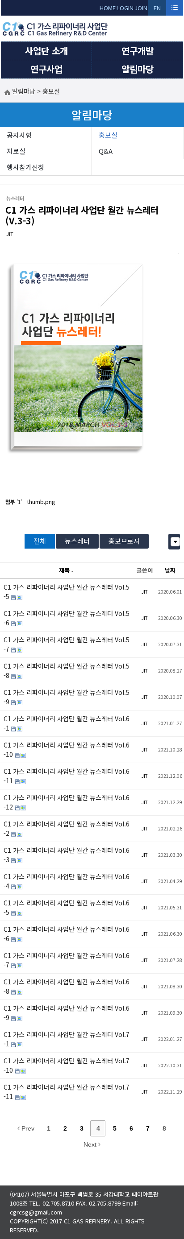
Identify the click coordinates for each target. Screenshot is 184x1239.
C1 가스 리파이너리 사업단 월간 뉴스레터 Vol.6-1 (67, 723)
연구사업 (46, 68)
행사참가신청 (25, 167)
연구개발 (137, 50)
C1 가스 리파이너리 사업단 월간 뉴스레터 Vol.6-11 (67, 776)
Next (91, 1144)
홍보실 (108, 135)
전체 (39, 540)
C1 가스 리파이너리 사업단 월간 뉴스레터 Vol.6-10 (67, 749)
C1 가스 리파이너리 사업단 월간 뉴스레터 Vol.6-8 (67, 986)
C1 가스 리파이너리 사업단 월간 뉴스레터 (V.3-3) (82, 215)
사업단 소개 (46, 50)
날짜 (170, 570)
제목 (64, 570)
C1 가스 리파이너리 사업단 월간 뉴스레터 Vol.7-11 (67, 1091)
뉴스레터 (77, 540)
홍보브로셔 (124, 540)
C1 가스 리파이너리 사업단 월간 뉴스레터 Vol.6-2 (67, 828)
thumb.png (41, 501)
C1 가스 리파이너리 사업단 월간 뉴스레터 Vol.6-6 (67, 934)
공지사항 (19, 135)
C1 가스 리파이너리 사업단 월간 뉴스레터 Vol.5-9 (67, 697)
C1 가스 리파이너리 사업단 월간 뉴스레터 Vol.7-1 (67, 1039)
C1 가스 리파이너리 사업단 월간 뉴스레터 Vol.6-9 (67, 1013)
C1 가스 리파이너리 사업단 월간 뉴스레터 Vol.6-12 (67, 802)
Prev (27, 1128)
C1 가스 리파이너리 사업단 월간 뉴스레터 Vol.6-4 (67, 881)
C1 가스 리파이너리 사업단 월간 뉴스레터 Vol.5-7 (67, 644)
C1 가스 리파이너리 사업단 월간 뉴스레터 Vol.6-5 (67, 907)
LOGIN (125, 8)
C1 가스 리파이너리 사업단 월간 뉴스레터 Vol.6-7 (67, 960)
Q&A (106, 151)
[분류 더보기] (175, 541)
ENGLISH (157, 10)
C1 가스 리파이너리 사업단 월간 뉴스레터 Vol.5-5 (67, 591)
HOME (108, 8)
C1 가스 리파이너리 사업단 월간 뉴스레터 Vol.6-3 (67, 855)
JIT (9, 233)
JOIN (140, 8)
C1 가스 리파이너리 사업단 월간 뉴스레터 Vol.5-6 (67, 618)
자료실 (16, 151)
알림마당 (137, 68)
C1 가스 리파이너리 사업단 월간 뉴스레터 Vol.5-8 (67, 670)
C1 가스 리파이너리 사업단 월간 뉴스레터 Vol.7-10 (67, 1065)
